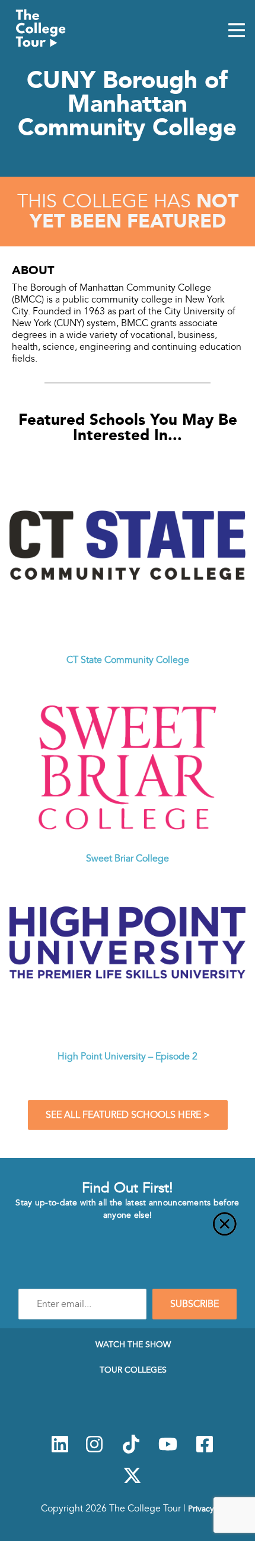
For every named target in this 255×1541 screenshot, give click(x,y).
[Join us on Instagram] (94, 1450)
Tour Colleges (133, 1369)
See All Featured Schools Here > (128, 1115)
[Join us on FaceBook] (204, 1450)
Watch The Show (133, 1344)
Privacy (201, 1508)
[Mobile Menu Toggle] (236, 31)
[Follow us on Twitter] (132, 1482)
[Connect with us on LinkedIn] (59, 1450)
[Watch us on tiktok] (131, 1450)
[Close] (127, 1231)
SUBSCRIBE (194, 1304)
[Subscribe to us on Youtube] (167, 1450)
